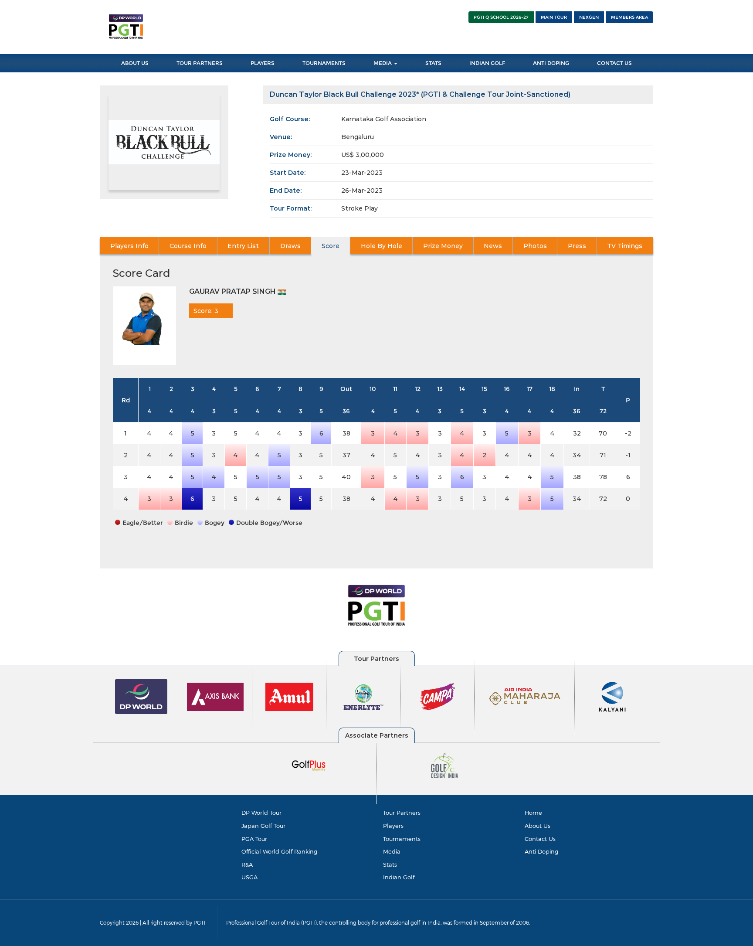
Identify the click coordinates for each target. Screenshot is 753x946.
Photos (535, 246)
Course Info (188, 246)
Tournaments (324, 63)
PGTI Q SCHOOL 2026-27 (501, 17)
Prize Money (443, 246)
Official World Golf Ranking (279, 851)
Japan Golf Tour (263, 825)
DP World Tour (261, 812)
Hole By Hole (381, 246)
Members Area (629, 17)
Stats (433, 63)
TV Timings (624, 246)
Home (533, 812)
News (493, 246)
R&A (247, 864)
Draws (290, 246)
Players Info (129, 246)
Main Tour (554, 17)
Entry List (243, 246)
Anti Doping (551, 63)
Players (263, 63)
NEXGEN (589, 17)
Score (330, 246)
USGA (249, 877)
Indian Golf (487, 63)
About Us (135, 63)
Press (577, 246)
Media (383, 63)
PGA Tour (254, 838)
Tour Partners (199, 63)
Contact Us (614, 63)
